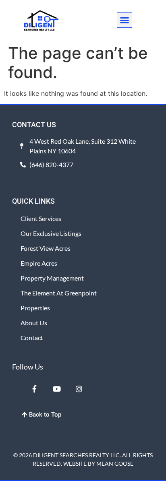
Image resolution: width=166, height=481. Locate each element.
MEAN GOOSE (114, 463)
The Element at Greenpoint (59, 293)
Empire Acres (39, 263)
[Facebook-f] (34, 388)
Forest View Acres (46, 248)
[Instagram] (79, 388)
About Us (34, 322)
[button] (124, 20)
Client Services (41, 218)
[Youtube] (56, 388)
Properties (35, 308)
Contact (32, 337)
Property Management (52, 278)
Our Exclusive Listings (51, 233)
